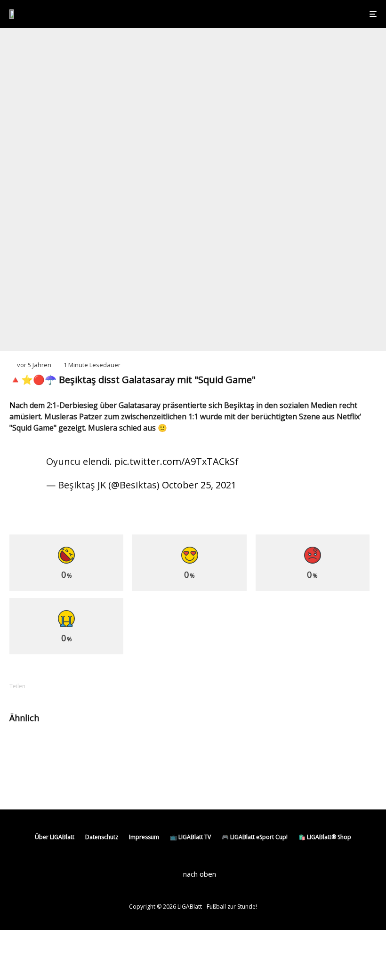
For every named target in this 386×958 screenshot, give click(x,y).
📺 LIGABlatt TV (190, 837)
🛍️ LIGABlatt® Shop (324, 837)
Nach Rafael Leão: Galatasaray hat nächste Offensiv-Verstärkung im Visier (112, 747)
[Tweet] (76, 686)
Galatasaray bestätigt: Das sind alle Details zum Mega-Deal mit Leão (297, 747)
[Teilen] (52, 686)
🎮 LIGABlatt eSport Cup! (255, 837)
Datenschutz (101, 837)
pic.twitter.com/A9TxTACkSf (176, 461)
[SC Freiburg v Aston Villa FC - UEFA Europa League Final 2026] (24, 779)
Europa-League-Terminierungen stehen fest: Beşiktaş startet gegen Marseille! (113, 778)
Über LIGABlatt (54, 837)
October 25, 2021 (199, 485)
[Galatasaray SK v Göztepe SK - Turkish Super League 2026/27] (215, 747)
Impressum (144, 837)
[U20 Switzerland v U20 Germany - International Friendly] (24, 747)
